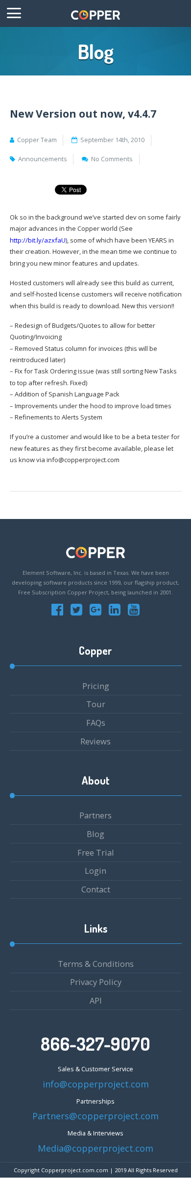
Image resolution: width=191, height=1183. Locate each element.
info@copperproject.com (96, 1084)
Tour (95, 704)
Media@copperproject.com (95, 1148)
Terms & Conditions (96, 963)
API (96, 1000)
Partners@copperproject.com (95, 1116)
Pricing (95, 685)
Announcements (42, 159)
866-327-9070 (95, 1044)
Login (95, 870)
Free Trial (95, 852)
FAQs (95, 722)
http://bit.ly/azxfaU (38, 240)
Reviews (95, 741)
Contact (95, 889)
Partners (95, 815)
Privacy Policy (95, 981)
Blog (95, 833)
